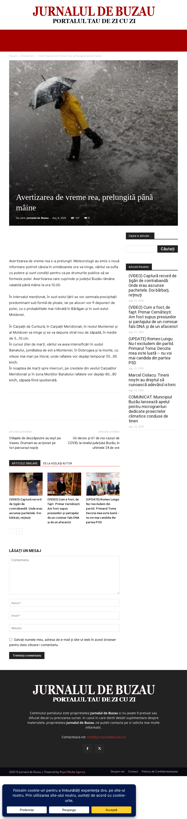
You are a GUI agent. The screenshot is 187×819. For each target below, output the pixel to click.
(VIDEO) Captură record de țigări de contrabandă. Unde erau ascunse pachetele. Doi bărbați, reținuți (25, 508)
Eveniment (28, 56)
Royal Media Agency (72, 772)
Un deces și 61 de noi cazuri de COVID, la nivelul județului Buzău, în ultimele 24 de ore (93, 443)
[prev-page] (12, 531)
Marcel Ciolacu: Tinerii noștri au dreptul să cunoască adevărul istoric (152, 380)
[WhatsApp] (74, 245)
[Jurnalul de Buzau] (93, 15)
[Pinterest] (64, 245)
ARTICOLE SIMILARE (25, 463)
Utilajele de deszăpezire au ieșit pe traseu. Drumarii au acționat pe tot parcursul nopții (35, 443)
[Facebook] (43, 245)
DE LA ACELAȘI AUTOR (57, 463)
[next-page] (19, 531)
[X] (53, 245)
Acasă (13, 56)
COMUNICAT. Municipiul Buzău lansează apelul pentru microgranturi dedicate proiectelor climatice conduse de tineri (150, 409)
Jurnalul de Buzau (38, 218)
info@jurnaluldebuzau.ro (106, 737)
